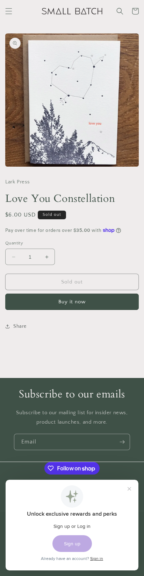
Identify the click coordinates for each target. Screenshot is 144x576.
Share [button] (20, 326)
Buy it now (72, 302)
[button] (8, 11)
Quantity (14, 243)
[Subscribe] (122, 442)
